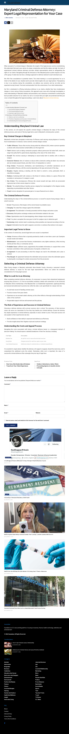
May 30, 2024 (7, 462)
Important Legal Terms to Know (16, 113)
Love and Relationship (41, 668)
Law (27, 17)
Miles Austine (9, 17)
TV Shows (38, 697)
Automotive (7, 664)
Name (6, 405)
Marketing (38, 671)
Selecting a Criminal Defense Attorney (16, 115)
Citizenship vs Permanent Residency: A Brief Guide (16, 497)
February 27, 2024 (20, 17)
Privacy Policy (7, 716)
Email (6, 413)
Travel (37, 695)
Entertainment (8, 677)
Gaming (6, 690)
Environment (7, 679)
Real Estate (38, 684)
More (36, 673)
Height (6, 697)
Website (38, 413)
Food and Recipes (9, 688)
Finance (8, 605)
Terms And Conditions (10, 718)
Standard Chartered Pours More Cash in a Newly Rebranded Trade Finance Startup (24, 608)
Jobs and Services (40, 662)
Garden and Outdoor (10, 693)
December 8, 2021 (9, 610)
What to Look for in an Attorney (16, 117)
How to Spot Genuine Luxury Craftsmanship (23, 642)
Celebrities (7, 671)
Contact (6, 711)
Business (8, 457)
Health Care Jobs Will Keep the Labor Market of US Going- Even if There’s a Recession (25, 571)
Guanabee (13, 2)
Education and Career (10, 673)
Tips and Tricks (33, 17)
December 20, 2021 (9, 573)
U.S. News (38, 699)
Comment (7, 384)
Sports (37, 688)
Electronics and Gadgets (11, 675)
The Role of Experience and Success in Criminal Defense (22, 119)
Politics (37, 679)
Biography (7, 666)
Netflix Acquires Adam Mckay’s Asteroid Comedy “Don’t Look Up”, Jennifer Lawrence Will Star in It (28, 534)
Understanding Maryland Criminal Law (16, 107)
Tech (36, 690)
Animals (6, 662)
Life (36, 666)
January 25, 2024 (9, 499)
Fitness (6, 686)
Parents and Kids (40, 677)
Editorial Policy (8, 714)
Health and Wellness (12, 568)
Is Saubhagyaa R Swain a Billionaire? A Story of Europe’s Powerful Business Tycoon (25, 460)
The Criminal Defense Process (16, 111)
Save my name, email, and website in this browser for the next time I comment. (27, 420)
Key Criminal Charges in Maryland (17, 109)
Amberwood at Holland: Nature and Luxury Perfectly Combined (28, 650)
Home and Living (9, 699)
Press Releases (39, 682)
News (7, 494)
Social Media (39, 686)
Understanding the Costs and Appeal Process (20, 120)
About (5, 709)
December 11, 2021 (9, 536)
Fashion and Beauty (9, 682)
